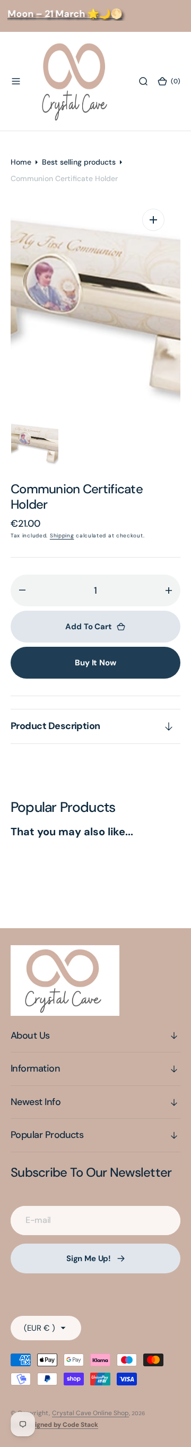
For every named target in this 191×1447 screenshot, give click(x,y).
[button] (16, 81)
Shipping (62, 535)
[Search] (143, 81)
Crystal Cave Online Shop (90, 1413)
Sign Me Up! (88, 1258)
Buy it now (95, 662)
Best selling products (79, 162)
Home (21, 162)
